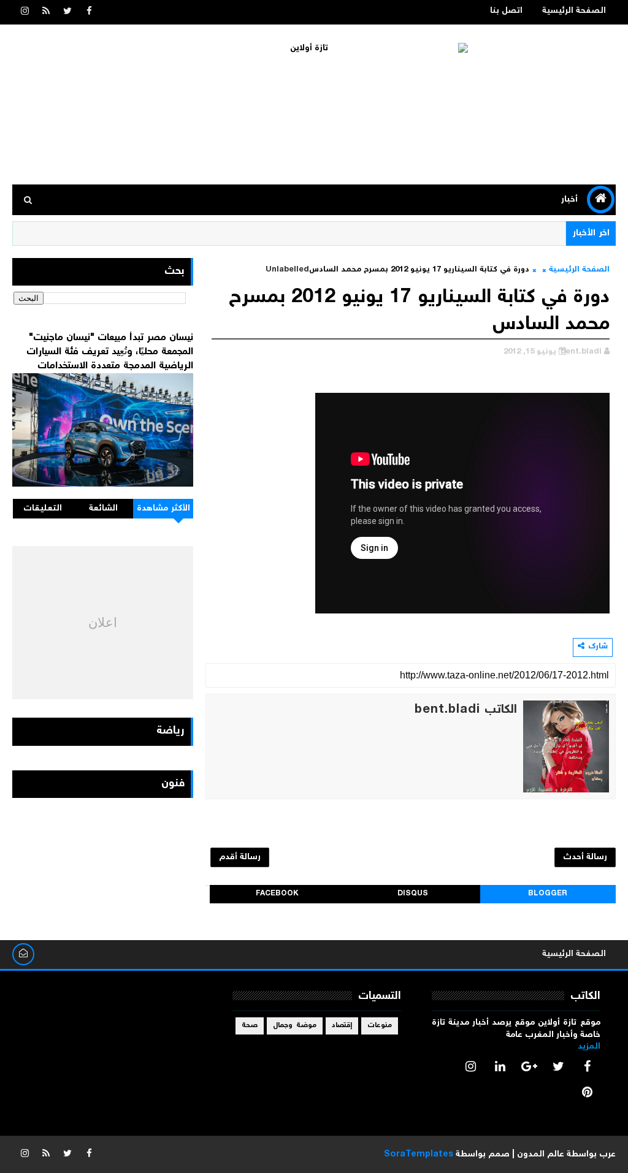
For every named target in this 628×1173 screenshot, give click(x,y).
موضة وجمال (294, 1025)
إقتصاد (342, 1025)
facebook (277, 894)
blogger (547, 894)
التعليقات (42, 509)
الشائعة (103, 509)
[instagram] (24, 12)
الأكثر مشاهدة (164, 509)
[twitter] (67, 12)
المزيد (589, 1047)
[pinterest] (587, 1092)
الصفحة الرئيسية (574, 11)
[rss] (46, 12)
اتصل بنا (506, 11)
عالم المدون (540, 1154)
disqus (412, 894)
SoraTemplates (418, 1154)
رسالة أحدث (585, 857)
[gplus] (529, 1066)
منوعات (379, 1025)
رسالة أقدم (240, 857)
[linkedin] (500, 1066)
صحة (250, 1025)
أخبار (569, 200)
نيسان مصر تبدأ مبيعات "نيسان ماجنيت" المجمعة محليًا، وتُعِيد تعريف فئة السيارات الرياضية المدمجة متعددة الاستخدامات (109, 351)
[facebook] (89, 12)
